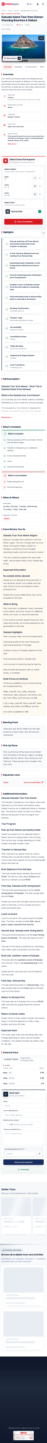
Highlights (18, 67)
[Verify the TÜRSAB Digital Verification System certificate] (23, 1435)
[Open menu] (43, 4)
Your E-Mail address (11, 1110)
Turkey (10, 11)
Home (3, 11)
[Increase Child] (39, 186)
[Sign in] (37, 4)
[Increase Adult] (39, 178)
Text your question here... (13, 1129)
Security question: (15, 1149)
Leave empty (8, 1102)
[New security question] (39, 1153)
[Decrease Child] (29, 186)
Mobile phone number (11, 1120)
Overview (8, 67)
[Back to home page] (10, 4)
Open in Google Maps (32, 782)
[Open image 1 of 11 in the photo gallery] (23, 48)
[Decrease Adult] (29, 178)
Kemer (16, 11)
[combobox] (24, 211)
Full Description (31, 67)
